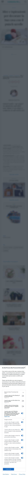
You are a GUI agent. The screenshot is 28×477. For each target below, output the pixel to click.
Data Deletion (6, 474)
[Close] (25, 368)
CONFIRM (8, 469)
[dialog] (14, 421)
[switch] (22, 396)
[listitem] (14, 392)
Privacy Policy (22, 474)
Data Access (14, 474)
